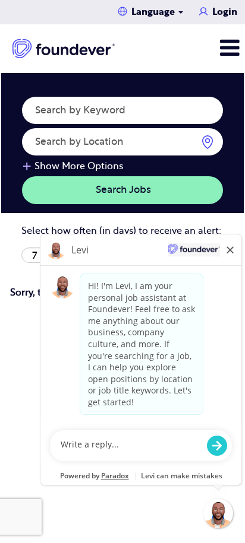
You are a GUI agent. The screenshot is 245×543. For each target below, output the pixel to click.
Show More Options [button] (78, 166)
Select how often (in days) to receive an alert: (121, 231)
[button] (204, 48)
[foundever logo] (63, 48)
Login (224, 12)
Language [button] (154, 12)
